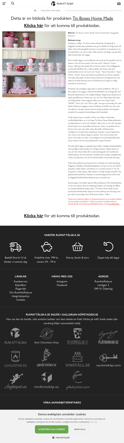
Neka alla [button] (79, 429)
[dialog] (62, 426)
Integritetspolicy (20, 296)
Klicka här (33, 25)
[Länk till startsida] (35, 11)
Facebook (62, 285)
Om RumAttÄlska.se (20, 292)
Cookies (20, 299)
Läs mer (93, 422)
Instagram (62, 281)
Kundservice (20, 281)
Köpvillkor (20, 285)
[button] (62, 437)
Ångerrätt (20, 288)
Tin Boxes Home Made (93, 18)
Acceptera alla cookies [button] (51, 429)
